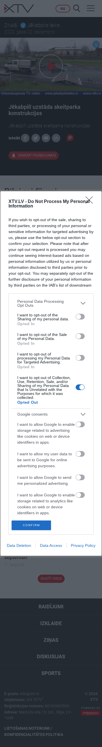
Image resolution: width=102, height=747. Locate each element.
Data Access (51, 545)
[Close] (91, 201)
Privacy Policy (83, 545)
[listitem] (51, 303)
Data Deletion (19, 545)
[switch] (80, 316)
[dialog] (51, 373)
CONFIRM (31, 525)
